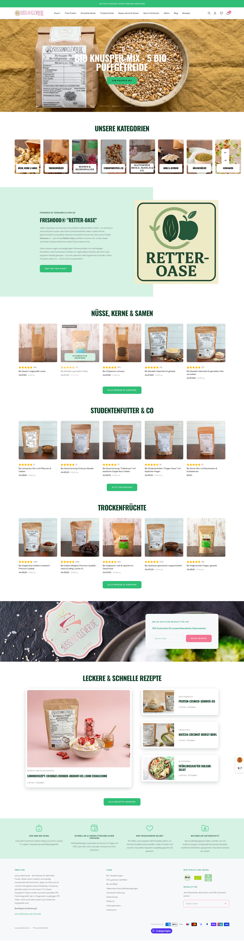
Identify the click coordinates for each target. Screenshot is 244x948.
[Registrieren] (225, 904)
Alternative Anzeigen (80, 357)
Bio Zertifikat (111, 884)
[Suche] (209, 13)
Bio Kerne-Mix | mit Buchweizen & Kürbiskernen (202, 470)
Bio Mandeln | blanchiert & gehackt (160, 371)
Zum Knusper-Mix (122, 81)
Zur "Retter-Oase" (56, 269)
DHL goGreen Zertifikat (116, 880)
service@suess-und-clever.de (28, 913)
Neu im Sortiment (151, 13)
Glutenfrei (184, 761)
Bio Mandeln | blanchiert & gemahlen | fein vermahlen (205, 372)
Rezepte (186, 13)
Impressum (111, 910)
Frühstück (184, 730)
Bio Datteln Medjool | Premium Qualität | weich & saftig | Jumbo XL (78, 567)
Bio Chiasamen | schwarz (114, 371)
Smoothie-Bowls (88, 13)
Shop (57, 13)
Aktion (166, 13)
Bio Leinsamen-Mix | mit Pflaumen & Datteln (35, 470)
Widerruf (110, 901)
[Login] (215, 13)
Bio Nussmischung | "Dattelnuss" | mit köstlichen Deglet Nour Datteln (119, 470)
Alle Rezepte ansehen (122, 802)
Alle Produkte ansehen (122, 585)
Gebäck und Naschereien (40, 771)
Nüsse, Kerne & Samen (128, 13)
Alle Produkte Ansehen (122, 390)
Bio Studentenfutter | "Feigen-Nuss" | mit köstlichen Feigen (163, 470)
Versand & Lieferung (115, 892)
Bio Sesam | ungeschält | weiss (32, 371)
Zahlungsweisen (113, 905)
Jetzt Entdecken (122, 487)
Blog (176, 13)
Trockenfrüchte (107, 13)
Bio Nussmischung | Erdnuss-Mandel (77, 468)
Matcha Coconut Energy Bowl (198, 734)
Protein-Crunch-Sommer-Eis (197, 701)
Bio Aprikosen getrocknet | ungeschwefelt (163, 565)
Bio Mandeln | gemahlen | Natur (74, 371)
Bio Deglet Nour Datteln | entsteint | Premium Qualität (34, 567)
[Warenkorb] (227, 13)
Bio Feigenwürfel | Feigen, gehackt (202, 565)
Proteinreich (186, 697)
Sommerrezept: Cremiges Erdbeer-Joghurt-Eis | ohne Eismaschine (67, 776)
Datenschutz (112, 897)
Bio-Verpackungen (114, 875)
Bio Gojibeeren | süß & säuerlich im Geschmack (118, 567)
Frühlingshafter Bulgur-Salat (195, 768)
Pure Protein (70, 13)
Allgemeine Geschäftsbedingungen (122, 888)
